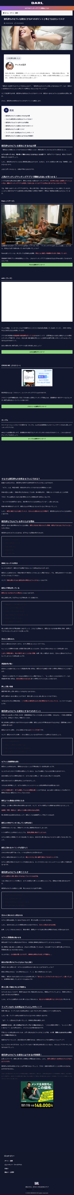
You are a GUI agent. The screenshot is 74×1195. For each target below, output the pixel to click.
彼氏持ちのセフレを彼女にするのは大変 (18, 116)
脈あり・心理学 (9, 1172)
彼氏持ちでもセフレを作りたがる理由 (17, 122)
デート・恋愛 (9, 1161)
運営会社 (29, 1189)
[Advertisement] (37, 459)
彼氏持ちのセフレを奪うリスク (15, 129)
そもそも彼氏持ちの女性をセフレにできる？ (19, 119)
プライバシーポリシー (41, 1189)
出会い (7, 1168)
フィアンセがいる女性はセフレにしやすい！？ (20, 132)
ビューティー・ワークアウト (13, 1164)
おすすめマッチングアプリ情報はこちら (37, 8)
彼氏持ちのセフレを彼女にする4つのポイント (19, 126)
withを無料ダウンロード (37, 352)
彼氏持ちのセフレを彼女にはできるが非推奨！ (20, 136)
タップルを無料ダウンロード (37, 438)
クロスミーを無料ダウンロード (37, 406)
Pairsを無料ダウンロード (37, 264)
